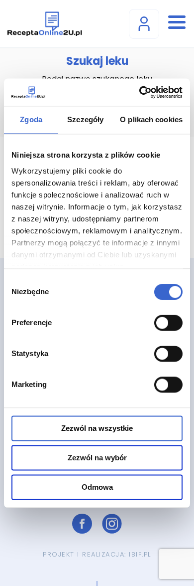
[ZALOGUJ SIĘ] (144, 24)
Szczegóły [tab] (85, 119)
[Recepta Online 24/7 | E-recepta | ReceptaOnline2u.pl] (44, 23)
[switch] (168, 323)
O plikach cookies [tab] (151, 119)
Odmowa (97, 487)
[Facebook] (82, 524)
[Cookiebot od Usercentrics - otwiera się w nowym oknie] (140, 92)
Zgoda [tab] (31, 119)
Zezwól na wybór (97, 457)
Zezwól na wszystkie (97, 428)
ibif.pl (140, 554)
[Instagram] (112, 524)
